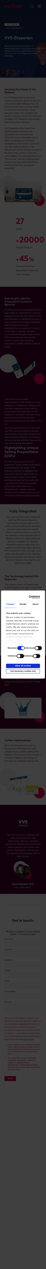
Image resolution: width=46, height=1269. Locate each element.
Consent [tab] (10, 604)
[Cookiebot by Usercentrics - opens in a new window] (30, 597)
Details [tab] (23, 604)
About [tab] (36, 604)
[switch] (38, 648)
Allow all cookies (23, 666)
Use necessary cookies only (23, 671)
